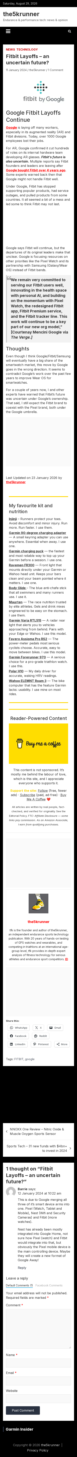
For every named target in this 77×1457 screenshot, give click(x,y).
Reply (22, 1268)
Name (12, 1355)
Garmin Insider (19, 1429)
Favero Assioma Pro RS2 (28, 639)
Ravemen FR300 (21, 565)
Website (12, 1391)
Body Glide (17, 588)
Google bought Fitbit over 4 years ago (35, 170)
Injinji (13, 519)
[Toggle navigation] (8, 31)
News (10, 49)
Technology (27, 49)
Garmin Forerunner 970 (27, 657)
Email (11, 1373)
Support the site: (23, 791)
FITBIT (18, 1059)
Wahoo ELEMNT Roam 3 (27, 681)
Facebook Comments (49, 1285)
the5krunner (21, 14)
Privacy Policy (37, 1450)
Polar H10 (16, 671)
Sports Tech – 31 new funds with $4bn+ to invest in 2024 (37, 1148)
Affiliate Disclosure (46, 815)
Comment (14, 1305)
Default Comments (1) (19, 1285)
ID (66, 959)
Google (11, 127)
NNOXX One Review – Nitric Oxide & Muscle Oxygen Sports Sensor (37, 1131)
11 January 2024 (16, 70)
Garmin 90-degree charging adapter (37, 533)
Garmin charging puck (26, 551)
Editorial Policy (18, 815)
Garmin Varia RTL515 (25, 620)
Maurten (16, 602)
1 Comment (55, 70)
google (30, 1059)
